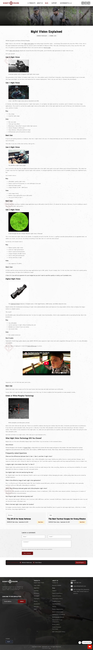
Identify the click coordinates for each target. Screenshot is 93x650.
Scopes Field (27, 447)
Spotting (36, 590)
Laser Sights (37, 585)
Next (51, 515)
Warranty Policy (56, 604)
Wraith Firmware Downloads (56, 628)
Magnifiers (36, 588)
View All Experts (80, 562)
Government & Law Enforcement (57, 620)
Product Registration (57, 609)
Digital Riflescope (32, 346)
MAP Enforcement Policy (58, 631)
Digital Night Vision (39, 582)
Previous (10, 515)
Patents (54, 606)
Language (8, 638)
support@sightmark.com (79, 586)
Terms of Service (56, 596)
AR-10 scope (47, 47)
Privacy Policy (56, 624)
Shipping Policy (56, 601)
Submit (22, 601)
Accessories (37, 604)
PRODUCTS (37, 580)
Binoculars (36, 593)
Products (32, 3)
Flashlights (36, 598)
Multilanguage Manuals (58, 617)
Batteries (36, 606)
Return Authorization (57, 612)
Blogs (53, 588)
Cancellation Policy (57, 598)
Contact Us (55, 582)
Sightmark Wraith (15, 303)
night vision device (14, 50)
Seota (50, 648)
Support (54, 590)
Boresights (36, 596)
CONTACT (73, 580)
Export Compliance (57, 593)
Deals (35, 609)
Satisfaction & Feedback (58, 614)
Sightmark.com (46, 646)
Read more (40, 522)
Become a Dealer (56, 585)
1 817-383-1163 (77, 582)
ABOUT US (55, 580)
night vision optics (29, 43)
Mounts (36, 601)
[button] (31, 3)
